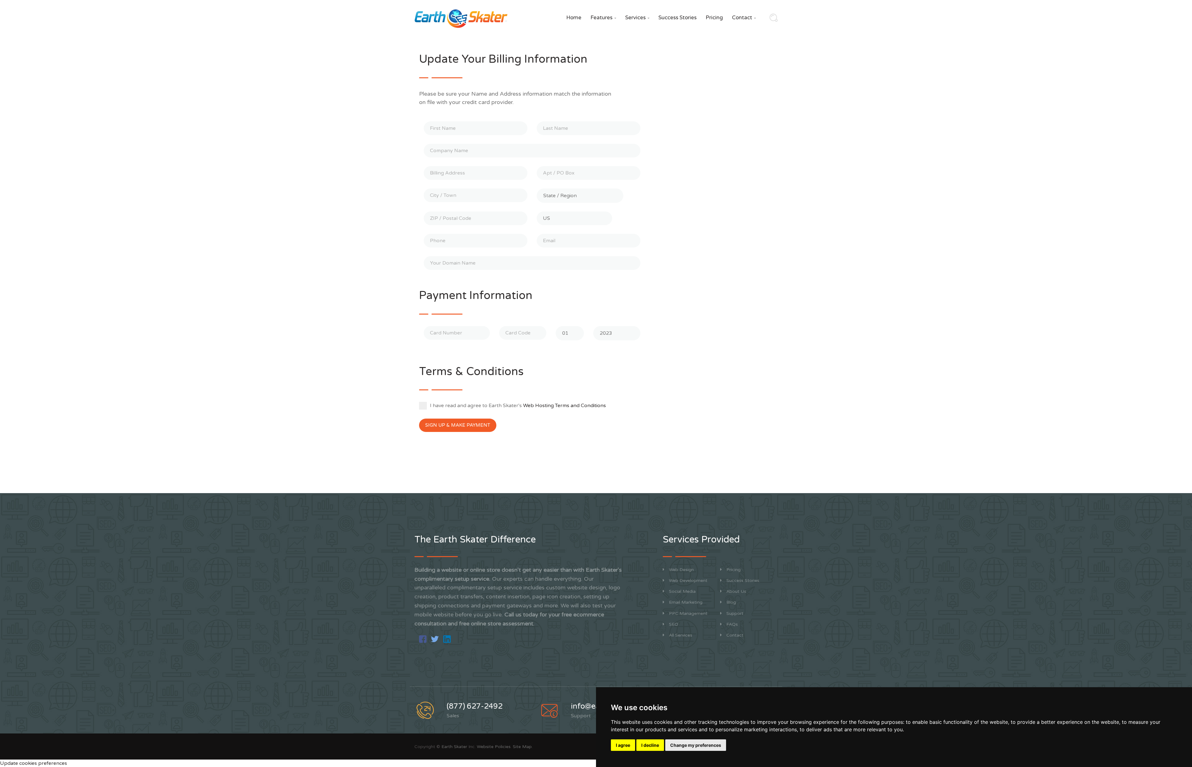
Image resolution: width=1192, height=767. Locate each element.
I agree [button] (623, 745)
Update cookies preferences (33, 763)
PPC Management (688, 613)
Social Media (682, 591)
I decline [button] (650, 745)
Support (734, 613)
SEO (673, 624)
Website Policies (494, 746)
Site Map (522, 746)
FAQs (732, 624)
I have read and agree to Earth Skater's (518, 405)
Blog (731, 602)
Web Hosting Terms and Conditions (564, 405)
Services (637, 17)
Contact (744, 17)
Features (603, 17)
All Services (680, 635)
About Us (736, 591)
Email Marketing (685, 602)
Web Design (681, 569)
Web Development (688, 580)
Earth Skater (454, 746)
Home (573, 17)
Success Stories (677, 17)
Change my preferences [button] (695, 745)
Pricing (714, 17)
